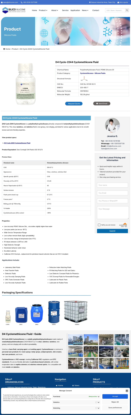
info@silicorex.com (113, 146)
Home (34, 10)
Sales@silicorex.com (109, 149)
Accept (115, 396)
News (84, 10)
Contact (95, 10)
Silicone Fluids (10, 35)
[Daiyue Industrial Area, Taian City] (103, 2)
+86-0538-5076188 (112, 141)
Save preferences (115, 408)
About (53, 10)
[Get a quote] (123, 2)
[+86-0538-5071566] (30, 2)
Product (42, 10)
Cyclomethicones (86, 73)
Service (65, 10)
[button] (127, 391)
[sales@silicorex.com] (10, 2)
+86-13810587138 (117, 143)
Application (75, 10)
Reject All (115, 402)
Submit (112, 231)
